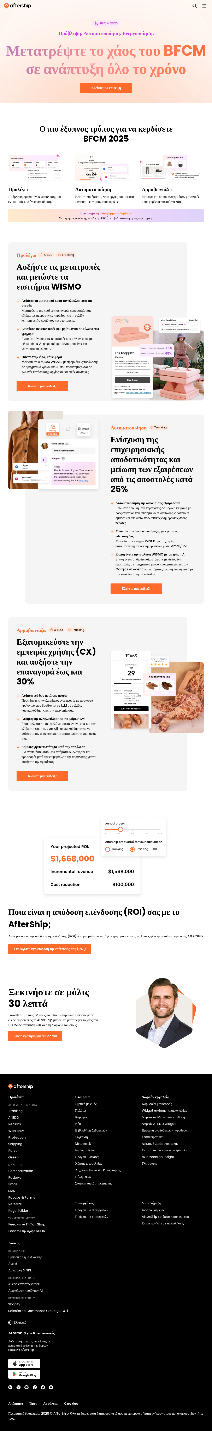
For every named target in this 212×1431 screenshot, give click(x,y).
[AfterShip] (18, 5)
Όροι (33, 1403)
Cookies (71, 1403)
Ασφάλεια (50, 1403)
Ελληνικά (20, 1322)
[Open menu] (204, 5)
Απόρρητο (15, 1403)
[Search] (195, 6)
